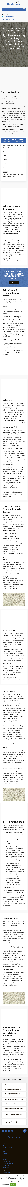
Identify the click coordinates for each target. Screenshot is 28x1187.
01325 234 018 (9, 19)
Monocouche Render (8, 1163)
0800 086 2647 (9, 17)
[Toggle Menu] (24, 9)
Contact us (5, 1149)
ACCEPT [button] (13, 1184)
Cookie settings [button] (5, 1184)
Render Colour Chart (8, 1147)
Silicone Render (6, 1165)
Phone (5, 155)
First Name (6, 147)
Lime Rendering (6, 1161)
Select (5, 163)
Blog (4, 1151)
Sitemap (5, 1153)
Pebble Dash (6, 1167)
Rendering (5, 1159)
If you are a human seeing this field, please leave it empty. (13, 175)
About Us (5, 1145)
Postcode (6, 159)
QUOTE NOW (14, 282)
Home (4, 1143)
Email (5, 151)
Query (5, 167)
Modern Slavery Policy (8, 1172)
